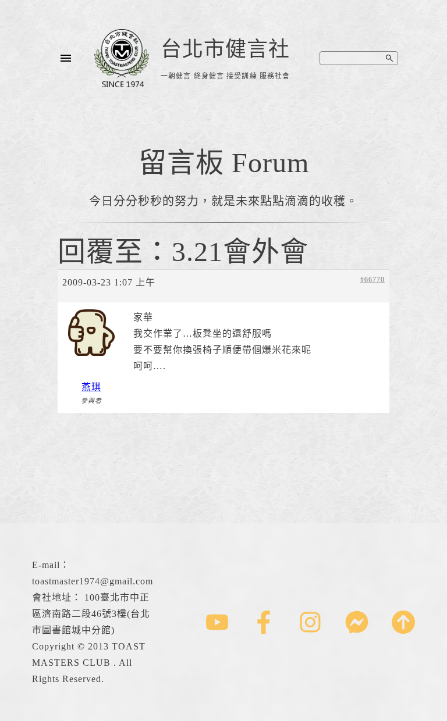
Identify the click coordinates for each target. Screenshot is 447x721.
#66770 (372, 280)
